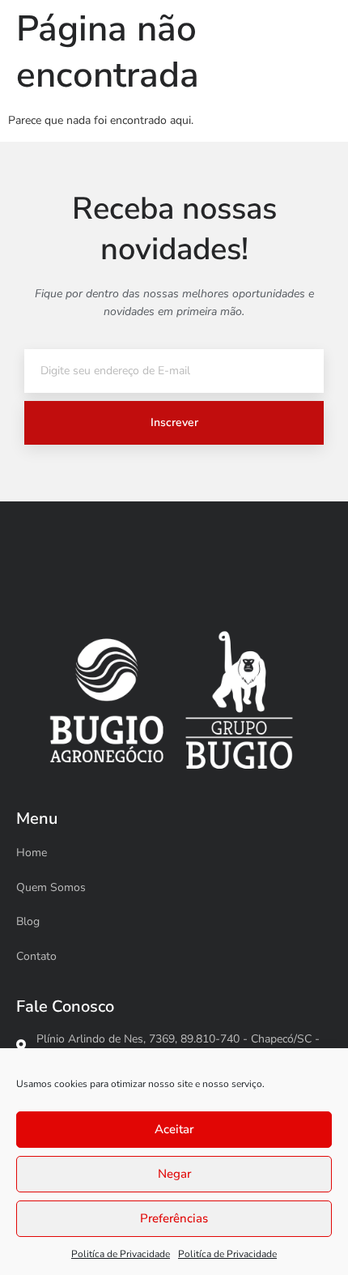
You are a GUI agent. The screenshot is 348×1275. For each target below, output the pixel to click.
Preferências (174, 1218)
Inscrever (174, 422)
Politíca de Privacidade (120, 1253)
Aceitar (174, 1129)
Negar (174, 1174)
